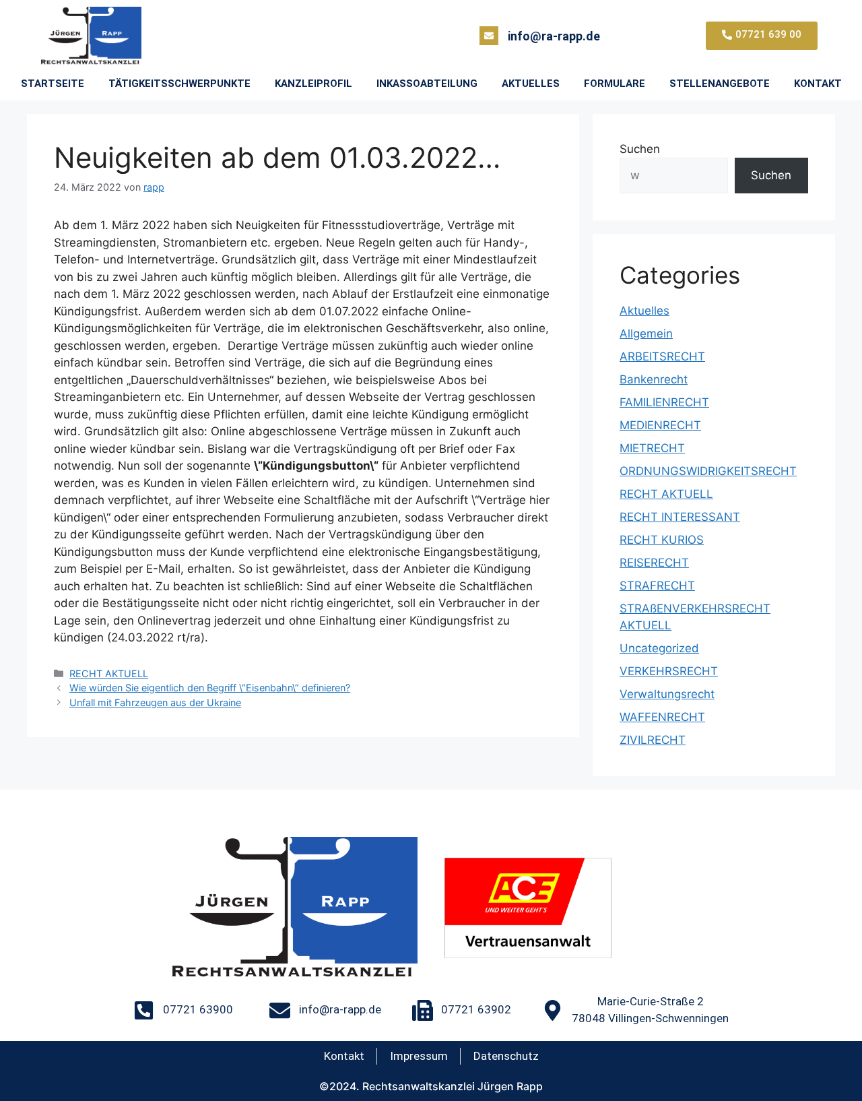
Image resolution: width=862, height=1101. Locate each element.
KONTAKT (818, 83)
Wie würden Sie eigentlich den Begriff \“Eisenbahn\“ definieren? (209, 687)
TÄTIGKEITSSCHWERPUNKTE (179, 83)
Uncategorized (659, 648)
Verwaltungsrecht (667, 694)
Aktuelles (644, 310)
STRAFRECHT (657, 585)
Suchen (640, 149)
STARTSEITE (52, 83)
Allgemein (646, 333)
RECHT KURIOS (662, 539)
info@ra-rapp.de (554, 36)
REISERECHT (654, 562)
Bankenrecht (654, 379)
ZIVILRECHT (653, 740)
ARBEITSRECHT (662, 356)
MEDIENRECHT (660, 425)
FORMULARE (614, 83)
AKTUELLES (531, 83)
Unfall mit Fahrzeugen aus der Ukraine (155, 702)
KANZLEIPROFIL (313, 83)
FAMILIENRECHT (664, 402)
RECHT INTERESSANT (680, 517)
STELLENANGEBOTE (719, 83)
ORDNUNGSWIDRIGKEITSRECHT (708, 471)
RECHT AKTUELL (108, 673)
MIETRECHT (652, 448)
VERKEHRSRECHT (669, 671)
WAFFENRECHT (662, 717)
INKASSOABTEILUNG (426, 83)
